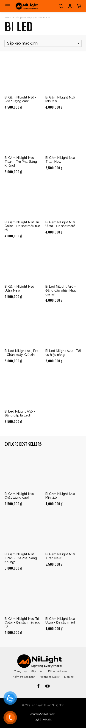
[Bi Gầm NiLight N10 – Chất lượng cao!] (23, 74)
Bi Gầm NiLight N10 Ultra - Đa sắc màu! (60, 224)
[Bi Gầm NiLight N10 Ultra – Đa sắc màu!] (63, 199)
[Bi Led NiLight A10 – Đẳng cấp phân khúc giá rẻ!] (63, 263)
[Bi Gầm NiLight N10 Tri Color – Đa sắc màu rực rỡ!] (23, 199)
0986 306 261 (43, 719)
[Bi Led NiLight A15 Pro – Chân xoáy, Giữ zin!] (23, 328)
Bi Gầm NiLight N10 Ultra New (19, 288)
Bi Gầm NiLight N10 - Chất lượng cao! (20, 99)
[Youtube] (47, 686)
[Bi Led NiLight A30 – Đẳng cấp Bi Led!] (23, 388)
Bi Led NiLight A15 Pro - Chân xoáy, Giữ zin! (22, 353)
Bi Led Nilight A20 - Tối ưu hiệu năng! (63, 353)
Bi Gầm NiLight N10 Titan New (60, 159)
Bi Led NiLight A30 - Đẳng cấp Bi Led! (20, 413)
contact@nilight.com (43, 714)
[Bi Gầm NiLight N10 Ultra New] (23, 263)
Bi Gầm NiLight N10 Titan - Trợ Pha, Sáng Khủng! (21, 161)
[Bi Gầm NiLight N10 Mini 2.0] (63, 74)
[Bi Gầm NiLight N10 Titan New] (63, 135)
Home (8, 17)
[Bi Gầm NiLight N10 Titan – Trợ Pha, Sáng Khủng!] (23, 135)
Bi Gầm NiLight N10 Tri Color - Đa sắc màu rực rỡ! (22, 226)
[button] (60, 5)
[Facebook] (38, 686)
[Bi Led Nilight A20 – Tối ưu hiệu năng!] (63, 328)
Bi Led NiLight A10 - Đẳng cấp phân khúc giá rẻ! (61, 290)
